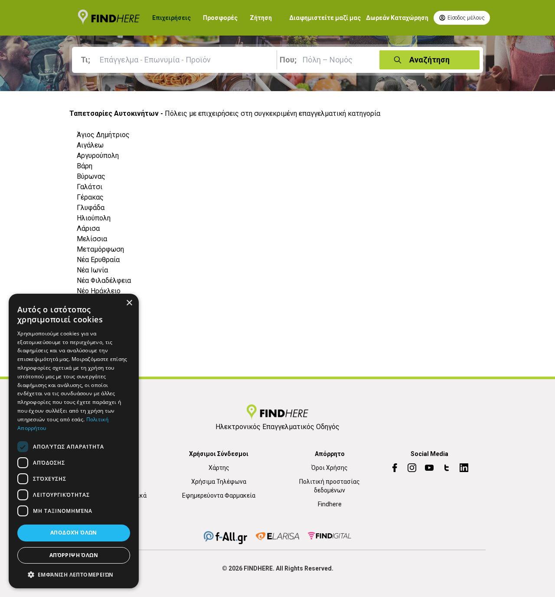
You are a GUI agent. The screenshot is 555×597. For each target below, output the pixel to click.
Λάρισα (88, 228)
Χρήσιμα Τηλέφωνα (218, 481)
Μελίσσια (92, 239)
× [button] (129, 303)
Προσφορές (220, 17)
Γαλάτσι (89, 187)
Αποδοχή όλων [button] (73, 533)
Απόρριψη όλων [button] (73, 555)
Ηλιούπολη (94, 218)
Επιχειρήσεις (171, 17)
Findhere (330, 504)
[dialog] (74, 441)
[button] (73, 574)
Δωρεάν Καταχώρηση (397, 17)
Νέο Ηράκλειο (99, 291)
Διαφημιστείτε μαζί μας (325, 17)
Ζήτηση (261, 17)
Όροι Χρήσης (329, 467)
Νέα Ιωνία (92, 270)
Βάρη (84, 166)
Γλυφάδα (90, 207)
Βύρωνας (91, 176)
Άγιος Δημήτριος (103, 135)
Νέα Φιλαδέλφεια (104, 280)
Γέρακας (90, 197)
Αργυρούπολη (98, 155)
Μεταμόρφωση (100, 249)
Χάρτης (219, 467)
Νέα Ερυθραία (98, 260)
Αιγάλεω (90, 145)
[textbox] (176, 59)
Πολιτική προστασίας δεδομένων (329, 486)
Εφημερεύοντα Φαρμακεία (218, 495)
